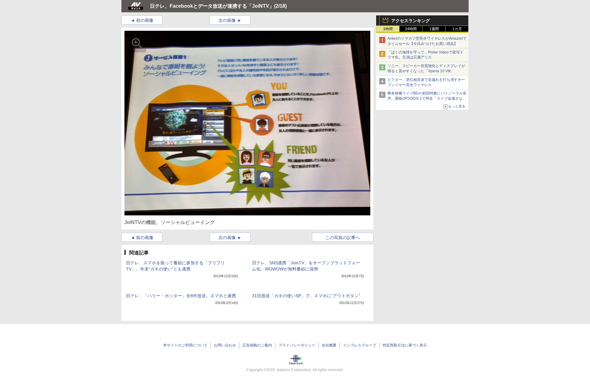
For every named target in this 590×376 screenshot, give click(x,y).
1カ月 (457, 29)
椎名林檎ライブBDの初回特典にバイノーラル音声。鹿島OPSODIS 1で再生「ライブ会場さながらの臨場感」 (426, 98)
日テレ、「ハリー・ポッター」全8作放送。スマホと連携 (181, 295)
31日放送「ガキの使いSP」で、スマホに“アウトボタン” (306, 295)
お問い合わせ (225, 345)
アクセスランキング (410, 20)
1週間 (434, 29)
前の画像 (144, 20)
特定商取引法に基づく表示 (405, 345)
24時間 (411, 29)
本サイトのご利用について (185, 345)
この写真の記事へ (342, 237)
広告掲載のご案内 (257, 345)
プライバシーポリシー (296, 345)
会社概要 (329, 345)
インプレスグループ (359, 345)
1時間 (388, 29)
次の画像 (227, 20)
